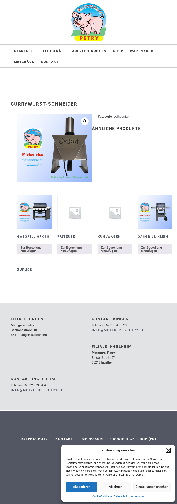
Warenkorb (142, 51)
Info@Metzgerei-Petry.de (118, 330)
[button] (168, 450)
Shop (118, 51)
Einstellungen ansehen (152, 487)
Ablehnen (115, 487)
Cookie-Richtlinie (102, 496)
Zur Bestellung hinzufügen (31, 249)
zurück (25, 270)
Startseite (25, 51)
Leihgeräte (54, 51)
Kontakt (50, 62)
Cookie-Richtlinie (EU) (133, 439)
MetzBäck (24, 62)
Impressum (137, 496)
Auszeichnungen (89, 51)
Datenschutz (121, 496)
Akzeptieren (81, 487)
